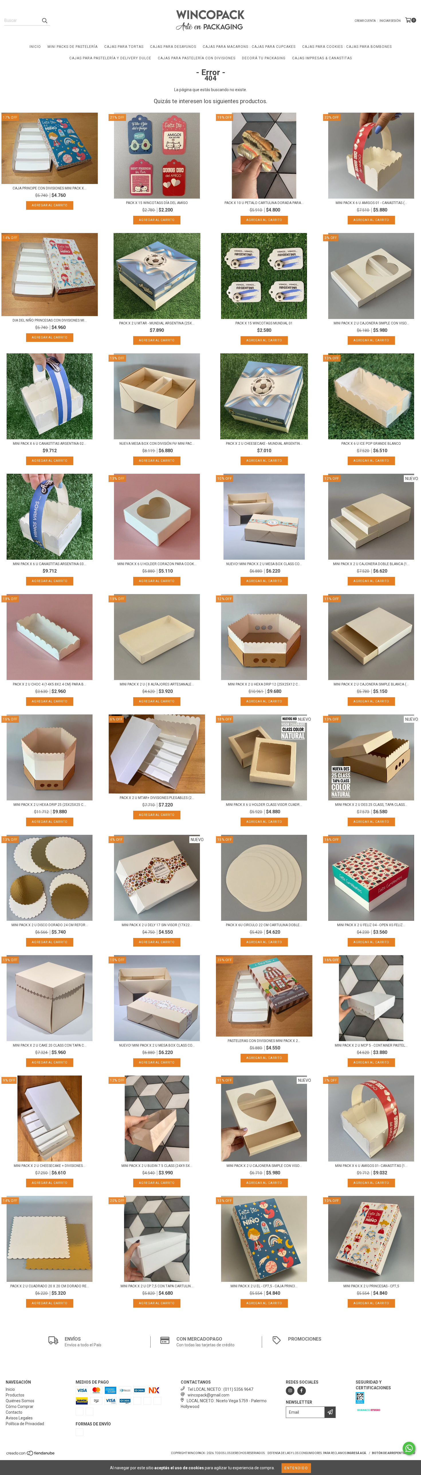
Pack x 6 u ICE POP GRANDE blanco (371, 444)
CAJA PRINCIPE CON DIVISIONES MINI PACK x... (49, 188)
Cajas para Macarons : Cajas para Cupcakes (249, 47)
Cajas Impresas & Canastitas (322, 58)
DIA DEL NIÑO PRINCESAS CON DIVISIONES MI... (50, 320)
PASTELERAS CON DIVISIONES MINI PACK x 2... (264, 1041)
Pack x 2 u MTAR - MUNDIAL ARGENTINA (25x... (156, 323)
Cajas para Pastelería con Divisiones (196, 58)
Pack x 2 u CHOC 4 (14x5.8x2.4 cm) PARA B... (49, 684)
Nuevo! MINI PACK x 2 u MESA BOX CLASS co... (264, 564)
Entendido (296, 1468)
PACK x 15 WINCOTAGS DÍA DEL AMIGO (157, 203)
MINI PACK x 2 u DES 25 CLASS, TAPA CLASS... (371, 805)
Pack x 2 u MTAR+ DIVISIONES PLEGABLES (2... (157, 798)
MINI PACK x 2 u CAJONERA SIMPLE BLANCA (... (371, 684)
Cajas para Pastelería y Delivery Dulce (110, 58)
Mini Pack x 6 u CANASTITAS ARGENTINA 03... (49, 564)
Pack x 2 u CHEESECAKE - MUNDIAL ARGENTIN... (264, 444)
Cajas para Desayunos (173, 47)
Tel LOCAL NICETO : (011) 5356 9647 (220, 1389)
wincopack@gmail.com (208, 1395)
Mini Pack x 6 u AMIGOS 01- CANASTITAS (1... (371, 1166)
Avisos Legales (19, 1418)
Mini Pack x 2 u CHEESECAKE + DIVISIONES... (49, 1166)
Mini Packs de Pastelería (73, 47)
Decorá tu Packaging (264, 58)
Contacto (14, 1412)
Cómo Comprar (20, 1406)
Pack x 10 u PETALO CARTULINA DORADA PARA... (264, 203)
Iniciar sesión (390, 20)
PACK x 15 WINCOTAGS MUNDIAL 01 (264, 323)
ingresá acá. (357, 1453)
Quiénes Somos (20, 1400)
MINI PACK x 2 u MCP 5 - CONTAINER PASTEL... (371, 1045)
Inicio (35, 47)
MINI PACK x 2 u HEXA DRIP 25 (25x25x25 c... (49, 805)
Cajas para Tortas (123, 47)
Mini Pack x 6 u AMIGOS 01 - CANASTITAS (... (371, 203)
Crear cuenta (365, 20)
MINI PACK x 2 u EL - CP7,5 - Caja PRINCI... (264, 1286)
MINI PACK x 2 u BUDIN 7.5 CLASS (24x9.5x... (156, 1166)
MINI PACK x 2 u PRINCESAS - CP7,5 (371, 1286)
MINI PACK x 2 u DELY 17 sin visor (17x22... (157, 925)
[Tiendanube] (31, 1454)
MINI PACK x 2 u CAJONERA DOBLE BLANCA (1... (371, 564)
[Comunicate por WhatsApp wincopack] (409, 1448)
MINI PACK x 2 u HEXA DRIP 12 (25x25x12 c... (264, 684)
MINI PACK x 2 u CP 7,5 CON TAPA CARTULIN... (157, 1286)
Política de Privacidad (25, 1423)
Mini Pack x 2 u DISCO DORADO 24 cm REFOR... (49, 925)
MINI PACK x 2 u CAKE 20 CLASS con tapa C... (49, 1045)
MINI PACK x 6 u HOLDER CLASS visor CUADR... (264, 805)
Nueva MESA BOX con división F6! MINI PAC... (156, 444)
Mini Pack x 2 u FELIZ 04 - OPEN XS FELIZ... (371, 925)
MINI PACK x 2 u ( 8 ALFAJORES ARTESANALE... (157, 684)
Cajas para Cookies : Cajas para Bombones (347, 47)
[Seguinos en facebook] (301, 1390)
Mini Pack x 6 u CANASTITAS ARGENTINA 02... (49, 444)
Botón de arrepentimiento (393, 1453)
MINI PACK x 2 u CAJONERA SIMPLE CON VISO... (371, 323)
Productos (15, 1395)
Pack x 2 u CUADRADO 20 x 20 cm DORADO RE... (49, 1286)
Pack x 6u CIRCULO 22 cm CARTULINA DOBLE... (264, 925)
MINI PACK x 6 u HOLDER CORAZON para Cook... (156, 564)
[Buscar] (44, 20)
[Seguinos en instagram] (290, 1390)
